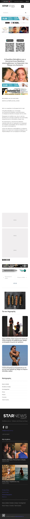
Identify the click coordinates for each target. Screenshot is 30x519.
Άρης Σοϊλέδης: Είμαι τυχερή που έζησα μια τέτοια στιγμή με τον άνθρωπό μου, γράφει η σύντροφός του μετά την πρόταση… (14, 340)
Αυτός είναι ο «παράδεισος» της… (11, 481)
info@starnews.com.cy (7, 430)
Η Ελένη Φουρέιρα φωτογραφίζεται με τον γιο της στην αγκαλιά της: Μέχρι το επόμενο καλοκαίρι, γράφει (14, 369)
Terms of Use (5, 492)
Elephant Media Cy (19, 516)
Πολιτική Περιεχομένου (7, 494)
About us (4, 496)
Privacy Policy (5, 490)
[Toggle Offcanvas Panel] (22, 6)
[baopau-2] (15, 300)
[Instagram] (16, 283)
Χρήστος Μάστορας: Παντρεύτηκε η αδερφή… (14, 460)
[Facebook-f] (14, 283)
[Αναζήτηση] (25, 12)
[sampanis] (15, 85)
